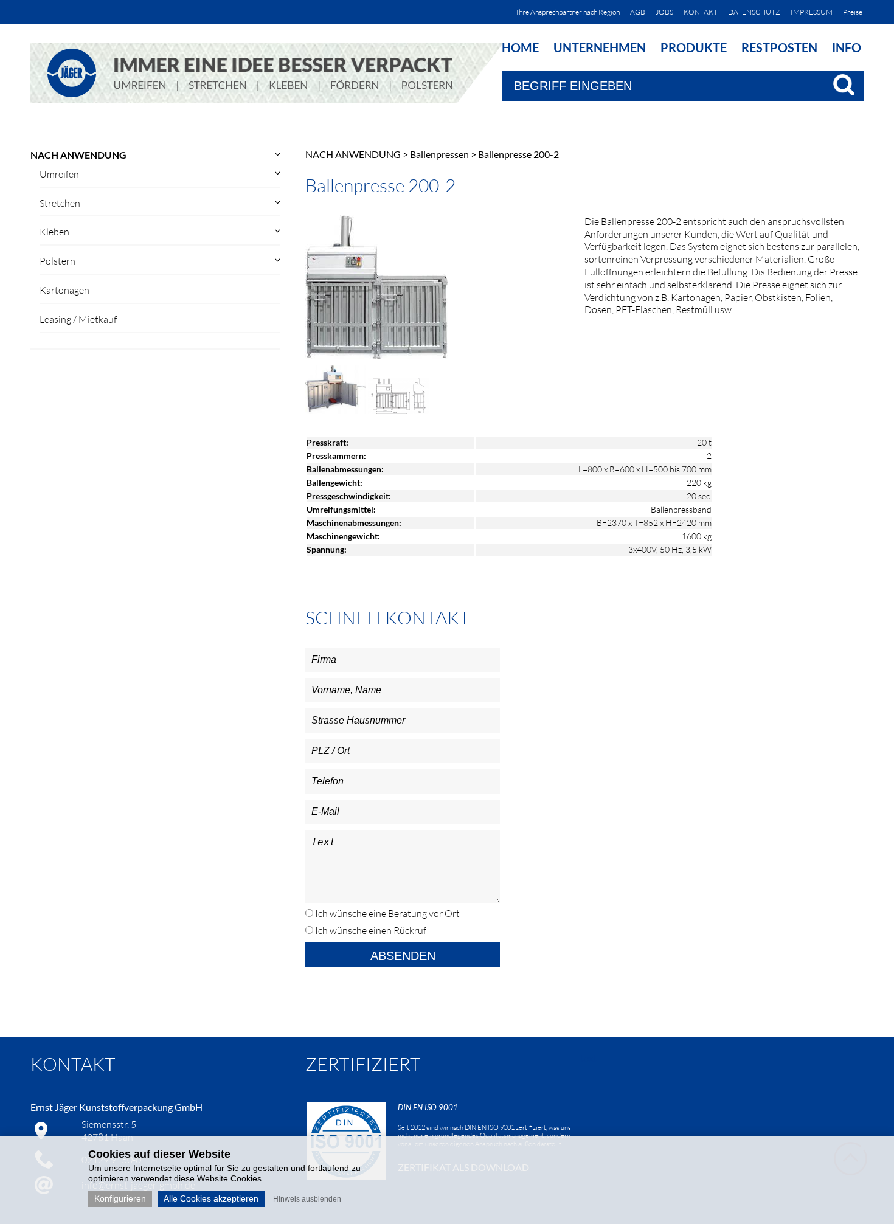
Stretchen (60, 203)
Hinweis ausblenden (307, 1199)
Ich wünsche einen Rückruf (369, 930)
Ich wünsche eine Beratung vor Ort (386, 913)
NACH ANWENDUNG (78, 155)
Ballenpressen (439, 154)
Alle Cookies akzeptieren (211, 1198)
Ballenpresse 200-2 (518, 154)
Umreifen (59, 174)
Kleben (54, 232)
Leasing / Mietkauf (78, 319)
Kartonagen (64, 290)
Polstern (57, 261)
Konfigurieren (120, 1198)
